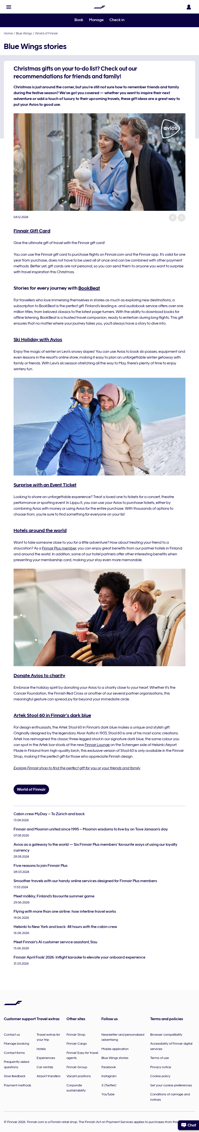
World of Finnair (46, 33)
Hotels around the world (40, 530)
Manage (96, 20)
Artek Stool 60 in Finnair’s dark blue (52, 715)
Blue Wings (24, 33)
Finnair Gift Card (32, 230)
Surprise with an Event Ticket (45, 484)
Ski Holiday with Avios (38, 339)
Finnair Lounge (97, 745)
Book (79, 20)
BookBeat (89, 288)
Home (8, 33)
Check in (116, 20)
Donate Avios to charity (39, 675)
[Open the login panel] (188, 7)
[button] (9, 7)
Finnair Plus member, (59, 548)
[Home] (99, 7)
